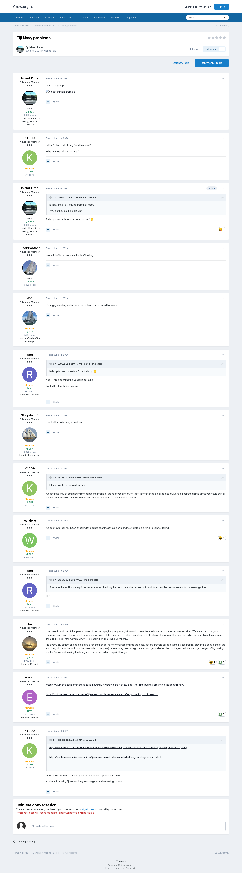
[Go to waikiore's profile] (29, 540)
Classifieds (82, 17)
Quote (56, 101)
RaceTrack (65, 17)
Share (194, 49)
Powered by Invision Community (121, 868)
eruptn (30, 677)
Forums (20, 17)
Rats (29, 354)
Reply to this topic (211, 63)
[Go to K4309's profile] (29, 157)
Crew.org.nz (23, 6)
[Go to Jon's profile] (29, 318)
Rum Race (99, 17)
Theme (120, 861)
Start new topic (181, 63)
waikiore (29, 520)
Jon (29, 298)
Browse (49, 17)
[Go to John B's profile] (29, 643)
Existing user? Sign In (197, 6)
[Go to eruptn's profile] (29, 697)
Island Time (36, 47)
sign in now (88, 809)
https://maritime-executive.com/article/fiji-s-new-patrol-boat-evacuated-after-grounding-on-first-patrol (102, 694)
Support (131, 17)
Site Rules (116, 17)
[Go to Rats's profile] (29, 374)
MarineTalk (50, 50)
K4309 (30, 138)
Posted (57, 78)
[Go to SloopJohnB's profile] (29, 434)
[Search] (225, 17)
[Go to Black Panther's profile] (29, 267)
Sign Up (221, 6)
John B (30, 624)
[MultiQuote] (48, 102)
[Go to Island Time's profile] (20, 49)
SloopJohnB (29, 415)
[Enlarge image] (61, 91)
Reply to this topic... (45, 826)
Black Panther (30, 248)
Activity (33, 17)
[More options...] (223, 78)
